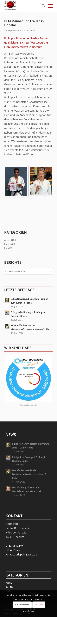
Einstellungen (29, 611)
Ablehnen (39, 604)
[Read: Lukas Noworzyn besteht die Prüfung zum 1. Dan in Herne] (7, 300)
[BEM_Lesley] (40, 181)
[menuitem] (42, 6)
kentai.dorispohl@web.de (21, 554)
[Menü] (49, 6)
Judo (6, 247)
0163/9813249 (14, 545)
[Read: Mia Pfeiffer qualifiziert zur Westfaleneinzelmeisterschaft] (8, 488)
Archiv (33, 30)
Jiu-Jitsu (8, 243)
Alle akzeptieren (22, 604)
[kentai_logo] (23, 6)
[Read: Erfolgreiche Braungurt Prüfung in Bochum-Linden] (7, 313)
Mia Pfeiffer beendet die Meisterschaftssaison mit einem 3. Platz (29, 474)
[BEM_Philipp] (16, 181)
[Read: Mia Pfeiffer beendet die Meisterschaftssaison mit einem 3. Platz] (7, 326)
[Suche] (42, 6)
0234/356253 (13, 550)
